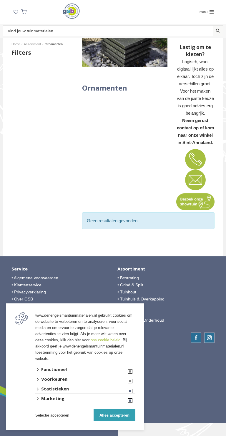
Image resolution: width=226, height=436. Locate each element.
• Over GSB (22, 299)
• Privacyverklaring (28, 292)
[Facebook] (196, 338)
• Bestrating (128, 277)
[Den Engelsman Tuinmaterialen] (71, 11)
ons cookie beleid (105, 340)
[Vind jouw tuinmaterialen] (218, 31)
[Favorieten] (16, 12)
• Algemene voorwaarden (34, 277)
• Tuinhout (126, 292)
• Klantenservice (26, 285)
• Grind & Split (130, 285)
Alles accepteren (114, 415)
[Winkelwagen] (23, 12)
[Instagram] (209, 338)
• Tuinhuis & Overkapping (140, 299)
